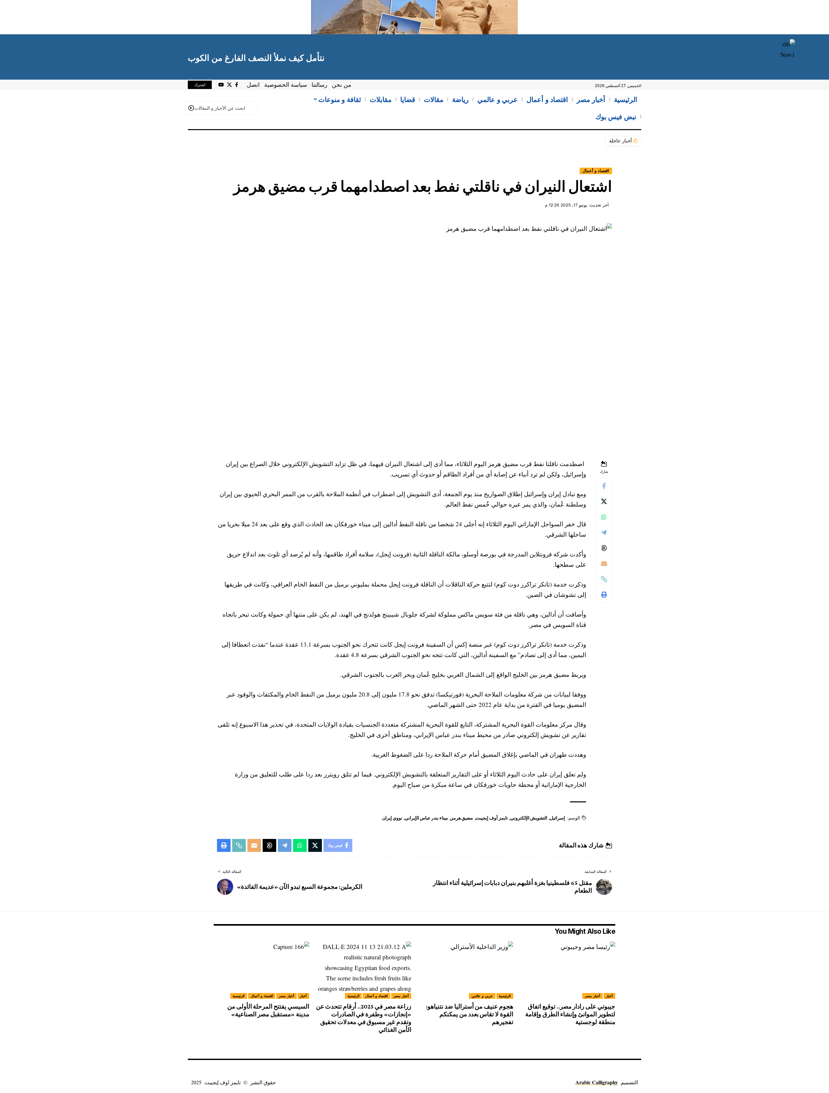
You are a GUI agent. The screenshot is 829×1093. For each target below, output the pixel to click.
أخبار (609, 996)
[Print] (604, 594)
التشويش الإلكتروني (529, 817)
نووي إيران (392, 817)
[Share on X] (604, 501)
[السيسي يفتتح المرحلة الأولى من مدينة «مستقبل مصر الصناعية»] (261, 970)
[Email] (604, 563)
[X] (229, 85)
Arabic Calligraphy (596, 1082)
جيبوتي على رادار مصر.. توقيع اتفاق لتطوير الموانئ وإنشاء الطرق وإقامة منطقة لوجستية (570, 1014)
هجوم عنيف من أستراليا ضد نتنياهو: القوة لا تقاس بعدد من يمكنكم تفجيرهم (469, 1014)
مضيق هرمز (462, 817)
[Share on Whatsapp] (604, 517)
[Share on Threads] (604, 548)
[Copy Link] (604, 579)
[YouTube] (221, 85)
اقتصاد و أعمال (596, 170)
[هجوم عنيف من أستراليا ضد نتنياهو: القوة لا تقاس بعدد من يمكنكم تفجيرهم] (465, 970)
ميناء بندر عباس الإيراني (426, 817)
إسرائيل (557, 817)
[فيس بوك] (236, 85)
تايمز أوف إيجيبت (492, 817)
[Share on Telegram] (604, 532)
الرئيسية (505, 996)
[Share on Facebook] (604, 486)
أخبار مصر (592, 996)
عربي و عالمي (482, 996)
